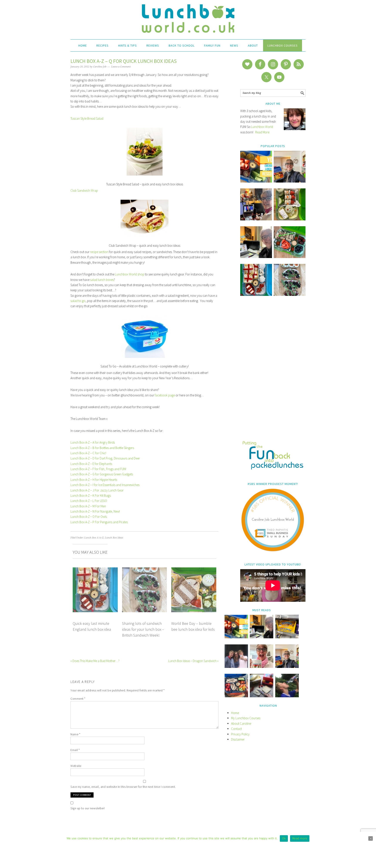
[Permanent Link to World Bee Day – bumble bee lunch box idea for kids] (193, 570)
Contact (236, 729)
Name (75, 734)
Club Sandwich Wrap (84, 190)
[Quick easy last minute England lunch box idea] (256, 295)
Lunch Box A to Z (94, 537)
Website (75, 766)
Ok (284, 838)
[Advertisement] (273, 371)
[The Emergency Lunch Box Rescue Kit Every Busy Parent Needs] (256, 181)
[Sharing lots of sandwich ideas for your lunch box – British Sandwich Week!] (290, 295)
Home (235, 713)
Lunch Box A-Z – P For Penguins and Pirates (99, 522)
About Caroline (241, 723)
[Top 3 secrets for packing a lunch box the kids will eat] (256, 257)
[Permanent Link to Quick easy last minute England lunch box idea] (95, 570)
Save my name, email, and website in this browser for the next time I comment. (123, 787)
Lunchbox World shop (129, 274)
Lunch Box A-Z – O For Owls (88, 517)
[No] (370, 838)
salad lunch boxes (102, 280)
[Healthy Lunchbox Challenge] (261, 696)
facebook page (165, 395)
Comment (78, 699)
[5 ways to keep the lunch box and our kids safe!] (287, 667)
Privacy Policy (240, 734)
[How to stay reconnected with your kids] (236, 667)
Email (75, 750)
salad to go (78, 301)
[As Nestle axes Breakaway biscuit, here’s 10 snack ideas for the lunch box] (287, 637)
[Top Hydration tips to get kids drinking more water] (287, 696)
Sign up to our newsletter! (87, 808)
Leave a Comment (121, 66)
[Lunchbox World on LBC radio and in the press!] (256, 219)
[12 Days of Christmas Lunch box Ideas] (290, 219)
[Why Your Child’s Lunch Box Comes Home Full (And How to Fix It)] (290, 181)
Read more (299, 838)
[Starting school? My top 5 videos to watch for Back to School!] (290, 257)
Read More (262, 132)
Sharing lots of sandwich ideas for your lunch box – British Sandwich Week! (143, 629)
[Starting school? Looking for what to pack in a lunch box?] (236, 696)
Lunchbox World (262, 127)
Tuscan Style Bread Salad (86, 118)
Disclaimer (238, 739)
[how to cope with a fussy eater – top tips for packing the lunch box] (261, 667)
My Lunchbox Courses (245, 718)
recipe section (99, 252)
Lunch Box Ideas (114, 537)
